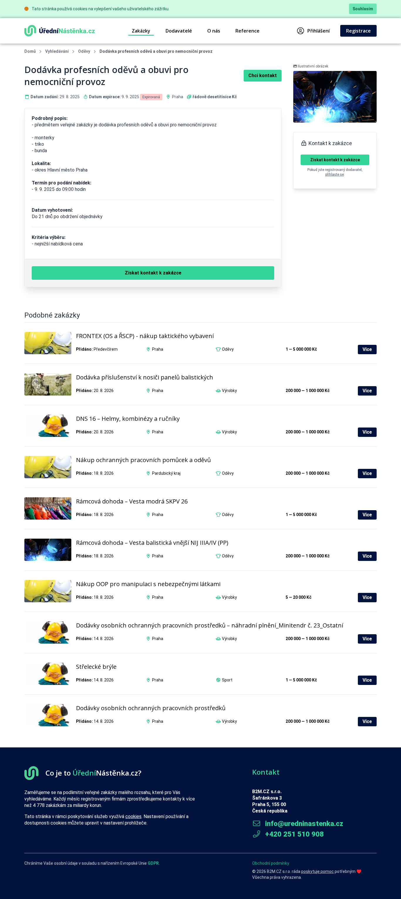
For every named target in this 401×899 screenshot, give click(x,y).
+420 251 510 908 (293, 834)
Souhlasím (363, 8)
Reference (247, 31)
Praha (177, 96)
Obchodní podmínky (270, 863)
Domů (30, 51)
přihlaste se (334, 174)
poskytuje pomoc (317, 871)
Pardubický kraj (166, 473)
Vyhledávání (57, 51)
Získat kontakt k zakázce (335, 159)
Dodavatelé (179, 31)
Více (367, 349)
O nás (213, 31)
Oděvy (84, 51)
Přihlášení (318, 31)
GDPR (153, 863)
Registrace (358, 31)
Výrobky (229, 390)
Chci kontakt (262, 75)
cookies (133, 816)
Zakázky (141, 31)
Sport (227, 680)
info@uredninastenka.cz (303, 824)
